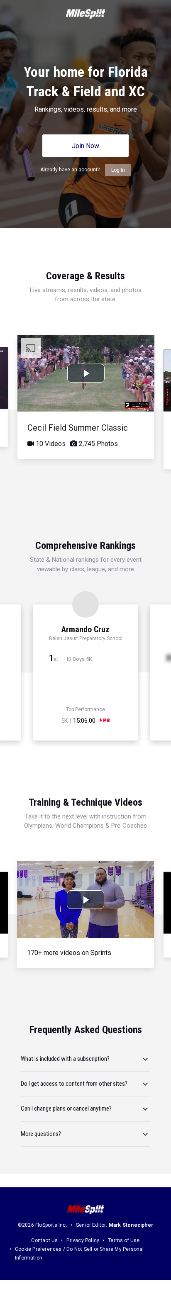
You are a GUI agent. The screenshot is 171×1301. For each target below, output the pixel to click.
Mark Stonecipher (131, 1225)
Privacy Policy (82, 1240)
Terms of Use (123, 1240)
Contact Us (44, 1240)
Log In (118, 170)
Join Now (85, 146)
